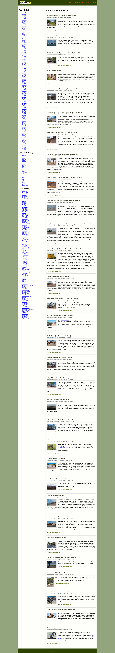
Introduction (24, 172)
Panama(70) (24, 274)
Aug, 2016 (24, 89)
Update (23, 180)
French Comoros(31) (26, 227)
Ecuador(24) (24, 219)
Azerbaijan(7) (25, 198)
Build (23, 156)
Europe (23, 162)
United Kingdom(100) (27, 310)
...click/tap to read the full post (54, 30)
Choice (23, 160)
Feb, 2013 (24, 52)
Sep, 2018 (24, 109)
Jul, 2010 (24, 32)
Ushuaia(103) (25, 314)
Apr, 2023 (24, 131)
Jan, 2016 (24, 86)
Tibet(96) (24, 305)
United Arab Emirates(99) (28, 309)
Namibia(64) (24, 267)
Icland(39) (24, 237)
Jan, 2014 (24, 65)
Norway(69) (24, 273)
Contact (88, 2)
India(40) (24, 238)
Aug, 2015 (24, 80)
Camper (23, 158)
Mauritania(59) (25, 261)
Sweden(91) (24, 299)
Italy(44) (23, 243)
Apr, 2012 (24, 41)
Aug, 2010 (24, 33)
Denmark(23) (25, 217)
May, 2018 (24, 105)
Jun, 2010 (24, 30)
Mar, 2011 (24, 36)
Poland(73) (24, 278)
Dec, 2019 (24, 123)
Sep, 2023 (24, 135)
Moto (23, 174)
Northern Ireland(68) (26, 272)
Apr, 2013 (24, 55)
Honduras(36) (25, 233)
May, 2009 (24, 15)
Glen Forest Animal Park (65, 447)
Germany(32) (25, 228)
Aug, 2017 (24, 103)
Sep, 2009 (24, 20)
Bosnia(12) (24, 204)
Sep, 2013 (24, 61)
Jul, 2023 (24, 133)
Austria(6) (24, 197)
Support (23, 177)
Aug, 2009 (24, 18)
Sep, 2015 (24, 81)
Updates (24, 182)
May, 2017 (24, 99)
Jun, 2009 (24, 16)
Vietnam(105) (25, 316)
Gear (23, 166)
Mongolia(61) (25, 263)
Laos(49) (24, 249)
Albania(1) (24, 191)
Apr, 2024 (24, 137)
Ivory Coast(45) (25, 244)
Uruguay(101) (25, 311)
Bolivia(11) (24, 203)
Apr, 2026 (24, 148)
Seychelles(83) (25, 290)
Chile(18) (24, 211)
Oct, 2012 (24, 47)
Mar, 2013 (24, 53)
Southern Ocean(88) (26, 296)
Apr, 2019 (24, 117)
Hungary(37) (25, 234)
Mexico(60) (24, 262)
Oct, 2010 (24, 35)
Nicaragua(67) (25, 270)
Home (71, 2)
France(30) (24, 226)
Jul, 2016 (24, 88)
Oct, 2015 (24, 82)
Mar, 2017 (24, 97)
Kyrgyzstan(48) (25, 247)
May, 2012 (24, 42)
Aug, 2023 (24, 134)
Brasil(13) (24, 205)
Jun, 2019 (24, 119)
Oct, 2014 (24, 74)
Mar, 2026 (24, 147)
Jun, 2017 (24, 100)
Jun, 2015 (24, 77)
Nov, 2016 (24, 93)
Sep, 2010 (24, 34)
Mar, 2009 (24, 12)
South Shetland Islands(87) (28, 294)
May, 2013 (24, 56)
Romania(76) (25, 281)
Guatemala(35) (25, 232)
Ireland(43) (24, 241)
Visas (23, 184)
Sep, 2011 (24, 40)
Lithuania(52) (25, 252)
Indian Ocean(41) (26, 239)
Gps (23, 167)
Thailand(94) (25, 303)
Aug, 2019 (24, 122)
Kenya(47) (24, 246)
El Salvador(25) (25, 220)
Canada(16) (24, 209)
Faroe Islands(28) (26, 223)
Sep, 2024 (24, 140)
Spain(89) (24, 297)
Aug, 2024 (24, 139)
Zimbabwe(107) (25, 318)
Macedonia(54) (25, 255)
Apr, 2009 (24, 14)
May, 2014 (24, 68)
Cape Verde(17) (25, 210)
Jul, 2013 (24, 58)
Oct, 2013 (24, 62)
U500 (23, 179)
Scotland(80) (25, 286)
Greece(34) (24, 231)
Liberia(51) (24, 251)
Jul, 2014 (24, 70)
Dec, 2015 (24, 85)
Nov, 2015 (24, 83)
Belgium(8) (24, 199)
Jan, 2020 (24, 124)
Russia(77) (24, 282)
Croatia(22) (24, 216)
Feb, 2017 (24, 95)
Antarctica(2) (25, 192)
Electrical (24, 161)
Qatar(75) (24, 280)
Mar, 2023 (24, 130)
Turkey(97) (24, 306)
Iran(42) (23, 240)
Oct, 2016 (24, 92)
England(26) (24, 221)
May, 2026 (24, 149)
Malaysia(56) (25, 257)
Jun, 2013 (24, 57)
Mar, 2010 (24, 27)
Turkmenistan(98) (26, 308)
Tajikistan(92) (25, 300)
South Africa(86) (25, 293)
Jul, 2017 (24, 101)
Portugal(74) (24, 279)
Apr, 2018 (24, 104)
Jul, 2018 (24, 107)
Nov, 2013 (24, 63)
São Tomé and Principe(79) (28, 285)
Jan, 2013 (24, 51)
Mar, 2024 (24, 136)
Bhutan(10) (24, 202)
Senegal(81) (24, 287)
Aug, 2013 (24, 59)
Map (83, 2)
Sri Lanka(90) (25, 298)
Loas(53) (24, 253)
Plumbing (24, 176)
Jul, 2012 (24, 44)
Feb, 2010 (24, 26)
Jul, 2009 (24, 17)
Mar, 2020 (24, 125)
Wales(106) (24, 317)
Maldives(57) (25, 258)
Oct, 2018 (24, 110)
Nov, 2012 (24, 48)
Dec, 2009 (24, 23)
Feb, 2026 (24, 146)
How (23, 171)
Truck (23, 178)
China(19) (24, 213)
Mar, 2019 (24, 116)
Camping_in (24, 159)
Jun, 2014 (24, 69)
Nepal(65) (24, 268)
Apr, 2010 (24, 28)
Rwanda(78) (24, 284)
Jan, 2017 (24, 94)
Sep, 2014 (24, 73)
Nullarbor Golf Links (65, 320)
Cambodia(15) (25, 208)
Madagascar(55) (25, 256)
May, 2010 (24, 29)
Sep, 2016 (24, 91)
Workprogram (25, 185)
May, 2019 (24, 118)
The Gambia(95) (25, 304)
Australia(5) (24, 196)
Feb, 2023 (24, 129)
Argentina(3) (24, 193)
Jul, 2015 (24, 79)
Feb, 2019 (24, 112)
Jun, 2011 (24, 39)
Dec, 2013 (24, 64)
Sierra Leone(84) (26, 291)
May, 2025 (24, 142)
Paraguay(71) (25, 275)
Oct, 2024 (24, 141)
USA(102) (24, 312)
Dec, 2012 (24, 50)
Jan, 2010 (24, 24)
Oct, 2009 (24, 21)
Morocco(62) (25, 264)
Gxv (22, 168)
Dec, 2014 (24, 76)
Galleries (24, 165)
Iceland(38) (24, 235)
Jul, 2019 (24, 121)
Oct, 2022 (24, 127)
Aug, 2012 (24, 45)
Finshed (23, 164)
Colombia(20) (25, 214)
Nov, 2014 (24, 75)
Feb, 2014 (24, 67)
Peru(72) (24, 276)
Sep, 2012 (24, 46)
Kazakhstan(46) (25, 245)
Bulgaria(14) (24, 207)
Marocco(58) (25, 260)
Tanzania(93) (25, 302)
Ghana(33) (24, 229)
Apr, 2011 (24, 38)
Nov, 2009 (24, 22)
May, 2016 (24, 87)
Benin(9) (24, 201)
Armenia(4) (24, 195)
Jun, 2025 (24, 143)
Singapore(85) (25, 292)
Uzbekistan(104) (25, 315)
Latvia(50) (24, 250)
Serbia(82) (24, 288)
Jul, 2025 (24, 145)
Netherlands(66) (25, 269)
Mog (23, 173)
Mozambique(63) (26, 266)
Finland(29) (24, 225)
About (94, 2)
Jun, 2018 (24, 106)
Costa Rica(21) (25, 215)
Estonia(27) (24, 222)
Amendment (24, 155)
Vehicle (23, 183)
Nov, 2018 (24, 111)
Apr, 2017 (24, 98)
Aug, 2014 (24, 71)
